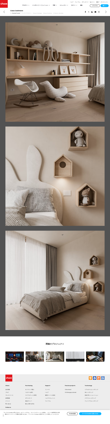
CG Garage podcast (70, 392)
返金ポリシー (28, 401)
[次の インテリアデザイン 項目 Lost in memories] (106, 12)
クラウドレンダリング (90, 398)
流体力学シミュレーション (91, 395)
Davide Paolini (16, 13)
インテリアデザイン (26, 13)
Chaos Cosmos (47, 13)
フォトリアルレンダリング (91, 401)
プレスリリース (9, 395)
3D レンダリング (89, 392)
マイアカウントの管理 (30, 395)
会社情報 (7, 389)
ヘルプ (46, 392)
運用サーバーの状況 (50, 395)
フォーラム (48, 401)
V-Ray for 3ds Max (58, 13)
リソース (47, 389)
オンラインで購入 (29, 389)
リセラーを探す (29, 392)
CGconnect (68, 389)
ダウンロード (28, 398)
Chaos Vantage (37, 13)
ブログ (7, 392)
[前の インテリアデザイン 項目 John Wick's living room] (4, 12)
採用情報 (7, 398)
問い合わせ (8, 404)
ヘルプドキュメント (50, 398)
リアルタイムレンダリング (91, 389)
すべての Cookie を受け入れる (90, 413)
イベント (7, 401)
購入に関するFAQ (29, 404)
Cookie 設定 (72, 413)
